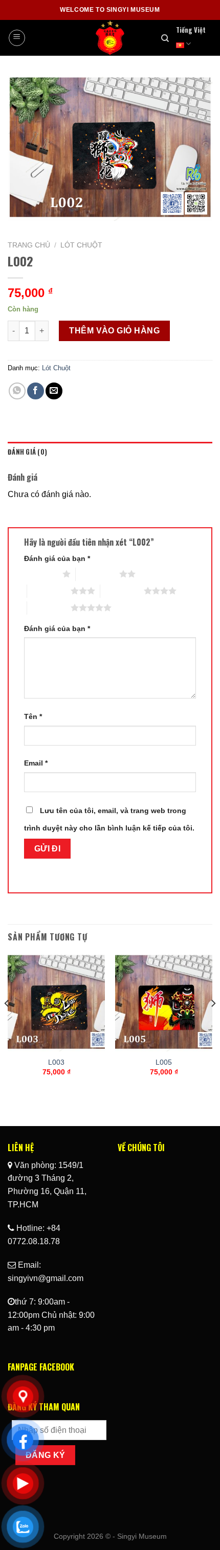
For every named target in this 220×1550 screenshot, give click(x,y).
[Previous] (7, 1024)
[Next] (213, 1024)
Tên (33, 716)
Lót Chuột (81, 245)
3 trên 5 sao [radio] (49, 591)
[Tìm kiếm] (165, 38)
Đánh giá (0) (27, 452)
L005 (164, 1062)
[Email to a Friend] (54, 391)
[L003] (56, 1002)
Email (36, 763)
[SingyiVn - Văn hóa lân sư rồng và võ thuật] (110, 38)
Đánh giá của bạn (57, 558)
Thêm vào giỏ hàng (114, 330)
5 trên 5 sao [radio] (49, 607)
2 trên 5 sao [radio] (97, 574)
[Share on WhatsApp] (17, 391)
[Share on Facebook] (35, 391)
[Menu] (17, 38)
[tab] (110, 452)
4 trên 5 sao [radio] (122, 591)
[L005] (163, 1002)
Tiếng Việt (191, 30)
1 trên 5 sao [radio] (40, 574)
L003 (56, 1062)
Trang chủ (29, 245)
